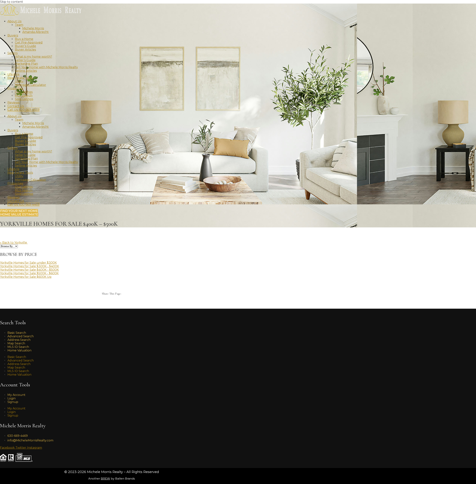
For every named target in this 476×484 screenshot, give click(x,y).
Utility (19, 81)
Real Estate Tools (20, 78)
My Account (16, 395)
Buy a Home (24, 39)
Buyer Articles (25, 49)
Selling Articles (26, 71)
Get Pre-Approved (29, 42)
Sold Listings (24, 99)
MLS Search (23, 95)
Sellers (12, 53)
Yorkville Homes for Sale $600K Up (26, 277)
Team (19, 25)
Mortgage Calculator (30, 85)
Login (11, 412)
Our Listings (24, 92)
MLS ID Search (18, 371)
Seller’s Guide (25, 60)
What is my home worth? (33, 56)
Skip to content (11, 2)
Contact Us (15, 106)
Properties (15, 88)
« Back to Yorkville (14, 242)
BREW (105, 478)
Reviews (13, 102)
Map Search (16, 367)
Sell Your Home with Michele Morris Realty (46, 67)
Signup (12, 402)
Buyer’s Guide (25, 46)
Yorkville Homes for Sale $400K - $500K (29, 269)
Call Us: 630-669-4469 (23, 109)
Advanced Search (20, 360)
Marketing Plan (26, 63)
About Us (14, 21)
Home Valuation (19, 350)
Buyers (12, 35)
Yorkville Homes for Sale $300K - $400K (29, 266)
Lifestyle (13, 74)
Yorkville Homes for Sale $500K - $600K (29, 273)
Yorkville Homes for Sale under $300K (28, 262)
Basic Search (16, 357)
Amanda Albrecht (35, 32)
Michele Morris (33, 28)
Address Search (18, 364)
